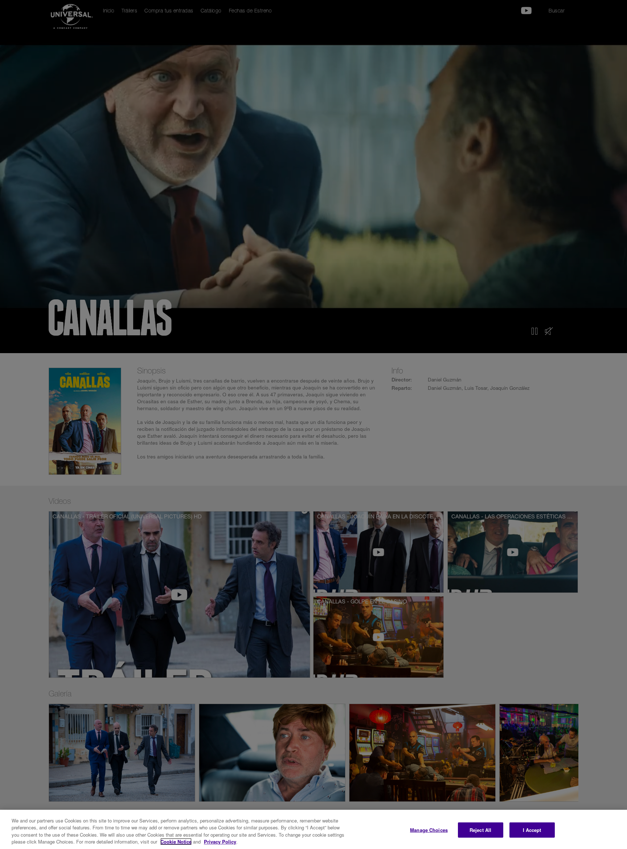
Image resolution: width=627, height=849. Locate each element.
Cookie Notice (176, 841)
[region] (313, 829)
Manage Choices (429, 829)
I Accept (532, 829)
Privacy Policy (220, 841)
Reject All (480, 829)
